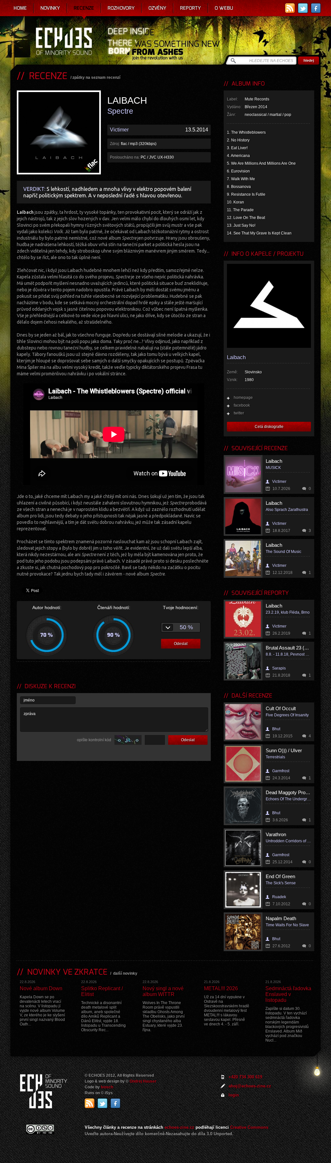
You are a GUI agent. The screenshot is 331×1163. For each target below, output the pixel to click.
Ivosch (107, 1087)
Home (20, 8)
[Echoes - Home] (64, 42)
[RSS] (289, 8)
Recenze (84, 8)
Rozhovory (121, 8)
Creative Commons (249, 1127)
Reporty (190, 8)
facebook (242, 405)
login (234, 1095)
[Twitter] (302, 8)
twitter (239, 413)
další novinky (125, 973)
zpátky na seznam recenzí (96, 77)
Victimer (119, 129)
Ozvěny (157, 8)
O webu (224, 8)
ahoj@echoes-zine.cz (250, 1086)
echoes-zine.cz (179, 1127)
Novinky (50, 8)
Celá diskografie (269, 426)
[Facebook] (315, 8)
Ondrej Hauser (143, 1081)
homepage (243, 397)
